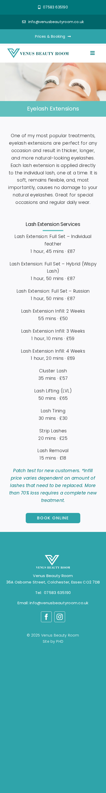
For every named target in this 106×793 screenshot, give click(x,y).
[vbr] (38, 50)
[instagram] (59, 616)
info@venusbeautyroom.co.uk (59, 603)
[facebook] (46, 616)
